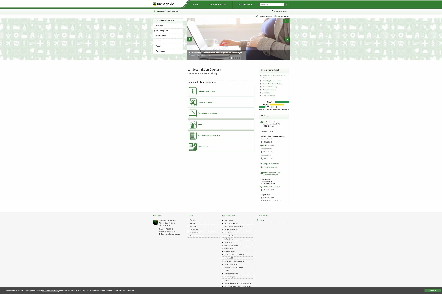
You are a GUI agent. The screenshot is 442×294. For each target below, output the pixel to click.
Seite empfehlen (263, 216)
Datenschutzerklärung (50, 291)
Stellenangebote (162, 31)
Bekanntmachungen (206, 91)
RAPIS (226, 270)
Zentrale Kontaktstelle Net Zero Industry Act (237, 286)
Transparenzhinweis (196, 236)
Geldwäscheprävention (231, 245)
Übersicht (193, 220)
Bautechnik (227, 233)
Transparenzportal (269, 96)
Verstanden (432, 290)
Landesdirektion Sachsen (165, 21)
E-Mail (262, 220)
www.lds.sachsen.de (270, 167)
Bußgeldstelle (228, 239)
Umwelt (226, 280)
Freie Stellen (203, 147)
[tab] (229, 58)
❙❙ (286, 21)
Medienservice (161, 36)
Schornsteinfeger (205, 102)
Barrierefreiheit (194, 233)
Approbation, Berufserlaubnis (272, 84)
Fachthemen (160, 51)
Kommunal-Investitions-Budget (234, 261)
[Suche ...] (286, 4)
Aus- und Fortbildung (270, 87)
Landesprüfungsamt (230, 264)
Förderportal (228, 242)
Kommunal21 (228, 258)
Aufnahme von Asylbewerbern (233, 226)
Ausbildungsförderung (231, 229)
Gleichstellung (228, 248)
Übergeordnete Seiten (279, 11)
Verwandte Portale (229, 216)
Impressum (193, 226)
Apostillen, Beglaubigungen (272, 81)
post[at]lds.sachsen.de (271, 164)
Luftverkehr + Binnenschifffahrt (233, 267)
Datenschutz (194, 229)
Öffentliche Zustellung (207, 113)
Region (158, 46)
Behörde (159, 41)
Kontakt (192, 223)
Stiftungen (266, 93)
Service (190, 216)
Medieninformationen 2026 (209, 136)
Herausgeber (157, 216)
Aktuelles (159, 26)
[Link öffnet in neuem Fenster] (163, 5)
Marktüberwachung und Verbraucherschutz (237, 283)
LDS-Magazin (228, 220)
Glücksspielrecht (229, 252)
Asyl (200, 124)
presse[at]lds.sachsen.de (271, 186)
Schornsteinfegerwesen (231, 274)
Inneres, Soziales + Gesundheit (234, 255)
